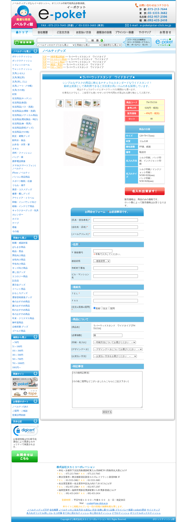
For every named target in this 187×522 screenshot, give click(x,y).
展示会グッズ (18, 285)
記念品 (15, 280)
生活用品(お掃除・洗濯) (24, 111)
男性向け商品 (18, 255)
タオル (15, 148)
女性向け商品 (18, 259)
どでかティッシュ (120, 513)
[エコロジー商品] (58, 59)
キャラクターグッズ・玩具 (25, 210)
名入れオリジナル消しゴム (39, 513)
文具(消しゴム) (19, 81)
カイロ (15, 219)
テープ (15, 223)
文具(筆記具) (18, 77)
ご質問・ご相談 (20, 411)
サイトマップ (153, 510)
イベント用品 (18, 289)
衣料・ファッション (22, 153)
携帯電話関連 (18, 161)
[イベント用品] (57, 62)
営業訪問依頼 (18, 415)
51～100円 (17, 346)
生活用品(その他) (20, 132)
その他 (15, 231)
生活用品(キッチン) (21, 98)
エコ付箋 (57, 513)
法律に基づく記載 (106, 510)
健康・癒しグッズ (21, 193)
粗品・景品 (17, 251)
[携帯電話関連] (57, 56)
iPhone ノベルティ (21, 172)
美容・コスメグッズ (22, 189)
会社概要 (53, 510)
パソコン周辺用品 (21, 177)
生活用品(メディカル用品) (25, 115)
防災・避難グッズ (21, 136)
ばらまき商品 (18, 247)
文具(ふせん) (18, 73)
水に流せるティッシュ (100, 513)
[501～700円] (56, 67)
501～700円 (17, 359)
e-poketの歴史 (139, 510)
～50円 (15, 342)
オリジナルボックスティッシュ (145, 513)
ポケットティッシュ (22, 56)
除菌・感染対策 (20, 243)
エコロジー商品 (20, 276)
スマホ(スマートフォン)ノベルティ (24, 167)
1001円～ (16, 367)
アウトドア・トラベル (23, 198)
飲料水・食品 (18, 140)
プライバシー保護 (124, 510)
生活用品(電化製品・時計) (25, 119)
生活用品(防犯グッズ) (22, 127)
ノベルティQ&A (20, 406)
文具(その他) (18, 90)
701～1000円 (18, 363)
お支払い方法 (90, 510)
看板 (14, 227)
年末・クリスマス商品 (23, 318)
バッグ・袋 (17, 157)
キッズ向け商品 (20, 268)
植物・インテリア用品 (23, 206)
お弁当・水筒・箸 (21, 144)
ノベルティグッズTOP (38, 510)
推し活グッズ (18, 272)
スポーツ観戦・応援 (22, 181)
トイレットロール (21, 65)
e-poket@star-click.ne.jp (97, 503)
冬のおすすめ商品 (21, 314)
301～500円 (17, 355)
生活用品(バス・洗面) (22, 106)
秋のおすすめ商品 (21, 310)
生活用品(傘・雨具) (21, 123)
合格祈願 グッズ (20, 326)
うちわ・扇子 (18, 185)
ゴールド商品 (18, 331)
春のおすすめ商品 (21, 301)
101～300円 (17, 350)
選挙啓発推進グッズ (22, 297)
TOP (44, 56)
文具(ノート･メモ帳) (22, 86)
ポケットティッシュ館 (164, 519)
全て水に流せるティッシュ (76, 513)
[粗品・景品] (56, 64)
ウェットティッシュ (22, 69)
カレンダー (17, 214)
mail (148, 25)
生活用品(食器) (19, 102)
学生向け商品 (18, 264)
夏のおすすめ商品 (21, 305)
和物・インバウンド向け (24, 202)
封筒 (14, 94)
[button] (26, 431)
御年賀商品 (17, 322)
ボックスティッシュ (22, 60)
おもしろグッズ (20, 293)
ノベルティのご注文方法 (71, 510)
